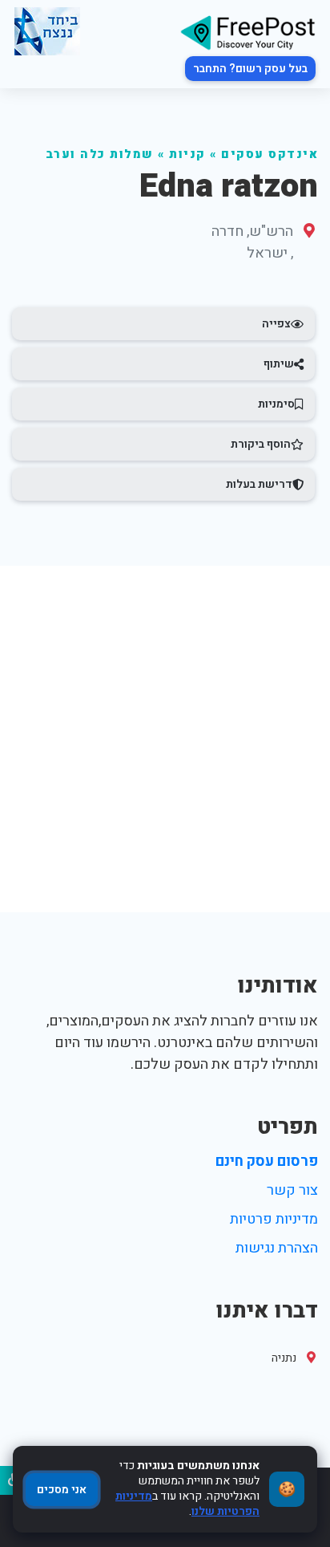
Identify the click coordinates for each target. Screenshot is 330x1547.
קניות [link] (187, 154)
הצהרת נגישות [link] (276, 1248)
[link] (247, 31)
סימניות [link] (276, 404)
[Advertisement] (165, 739)
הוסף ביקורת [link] (261, 444)
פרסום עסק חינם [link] (266, 1161)
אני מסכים (62, 1489)
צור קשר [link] (292, 1190)
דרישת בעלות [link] (259, 484)
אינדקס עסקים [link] (269, 154)
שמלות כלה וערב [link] (100, 154)
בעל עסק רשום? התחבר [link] (250, 68)
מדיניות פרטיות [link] (274, 1219)
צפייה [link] (276, 323)
